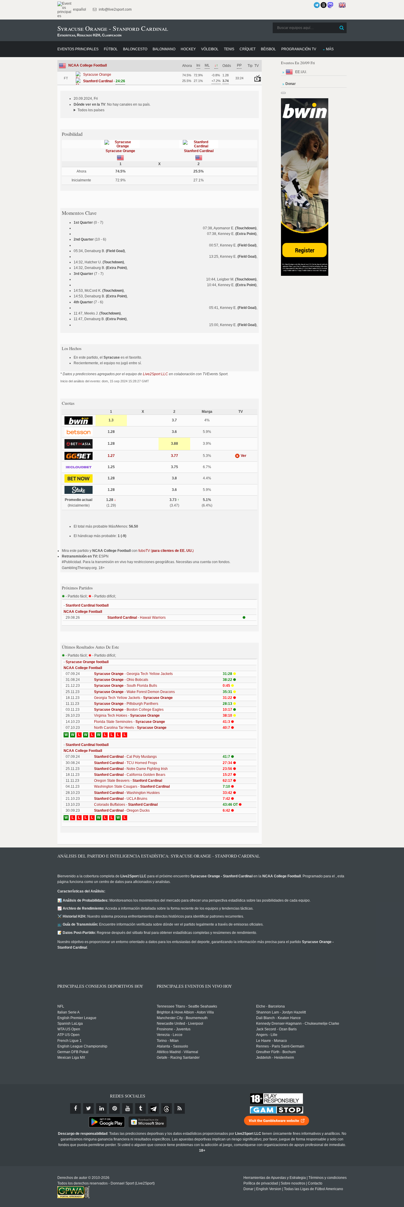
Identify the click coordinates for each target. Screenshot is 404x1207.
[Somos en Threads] (324, 5)
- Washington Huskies (127, 793)
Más (330, 49)
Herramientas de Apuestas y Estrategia (274, 1178)
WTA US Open (68, 1029)
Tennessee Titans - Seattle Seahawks (187, 1006)
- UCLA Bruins (120, 799)
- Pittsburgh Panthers (126, 704)
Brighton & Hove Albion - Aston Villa (185, 1012)
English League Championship (82, 1046)
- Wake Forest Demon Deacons (134, 692)
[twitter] (88, 1108)
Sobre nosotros (293, 1183)
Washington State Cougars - (132, 786)
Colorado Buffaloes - (126, 804)
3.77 (174, 456)
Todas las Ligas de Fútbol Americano (313, 1189)
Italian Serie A (68, 1012)
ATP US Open (68, 1035)
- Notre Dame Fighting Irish (131, 769)
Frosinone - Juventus (173, 1029)
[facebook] (75, 1108)
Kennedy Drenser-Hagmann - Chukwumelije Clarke (297, 1023)
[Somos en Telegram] (317, 5)
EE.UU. (301, 72)
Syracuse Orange (120, 151)
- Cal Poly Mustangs (125, 757)
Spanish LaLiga (70, 1023)
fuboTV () (166, 551)
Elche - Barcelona (270, 1006)
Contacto (315, 1183)
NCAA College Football (87, 65)
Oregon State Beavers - (128, 781)
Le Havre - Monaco (271, 1041)
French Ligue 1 (69, 1041)
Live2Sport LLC (155, 374)
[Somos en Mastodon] (330, 5)
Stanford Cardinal (199, 151)
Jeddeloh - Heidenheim (275, 1057)
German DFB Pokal (72, 1052)
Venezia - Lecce (169, 1035)
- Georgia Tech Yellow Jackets (133, 674)
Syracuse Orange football (87, 662)
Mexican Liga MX (71, 1057)
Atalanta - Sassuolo (172, 1046)
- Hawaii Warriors (136, 617)
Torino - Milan (168, 1041)
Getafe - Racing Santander (178, 1057)
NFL (60, 1006)
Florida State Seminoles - (129, 722)
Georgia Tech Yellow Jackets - (133, 698)
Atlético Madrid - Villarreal (177, 1052)
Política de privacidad (260, 1183)
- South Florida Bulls (125, 686)
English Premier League (76, 1018)
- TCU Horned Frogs (125, 763)
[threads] (166, 1108)
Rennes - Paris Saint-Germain (280, 1046)
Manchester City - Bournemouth (182, 1018)
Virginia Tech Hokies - (127, 715)
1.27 (111, 456)
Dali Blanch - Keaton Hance (278, 1018)
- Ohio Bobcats (121, 680)
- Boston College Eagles (129, 710)
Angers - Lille (266, 1035)
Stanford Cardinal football (87, 605)
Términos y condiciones (327, 1178)
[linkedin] (101, 1108)
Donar (248, 1189)
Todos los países (90, 110)
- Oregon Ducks (122, 810)
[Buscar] (341, 28)
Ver (243, 456)
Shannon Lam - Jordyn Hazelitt (281, 1012)
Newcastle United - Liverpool (180, 1023)
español (79, 9)
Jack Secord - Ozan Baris (276, 1029)
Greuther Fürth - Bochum (276, 1052)
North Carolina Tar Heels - (130, 728)
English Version (268, 1189)
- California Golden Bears (129, 775)
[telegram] (153, 1108)
